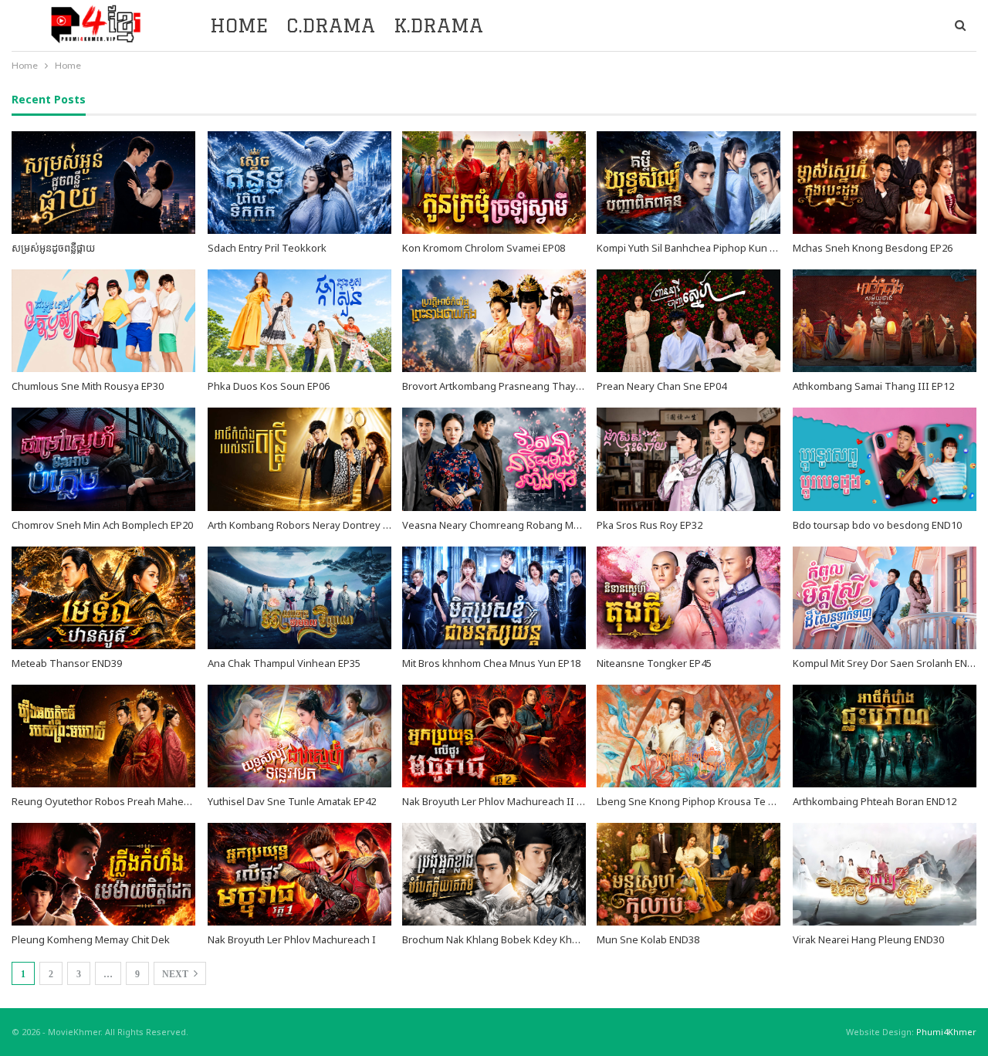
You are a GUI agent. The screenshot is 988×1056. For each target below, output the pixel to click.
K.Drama (438, 25)
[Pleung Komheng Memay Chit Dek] (103, 874)
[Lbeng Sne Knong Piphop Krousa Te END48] (688, 736)
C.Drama (330, 25)
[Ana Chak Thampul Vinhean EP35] (299, 598)
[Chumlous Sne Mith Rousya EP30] (103, 320)
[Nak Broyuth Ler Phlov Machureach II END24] (494, 736)
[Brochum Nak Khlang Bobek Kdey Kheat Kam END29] (494, 874)
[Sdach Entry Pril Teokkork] (299, 182)
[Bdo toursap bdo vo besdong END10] (884, 459)
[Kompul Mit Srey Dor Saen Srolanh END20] (884, 598)
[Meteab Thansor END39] (103, 598)
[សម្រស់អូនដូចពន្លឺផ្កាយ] (103, 182)
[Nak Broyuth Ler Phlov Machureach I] (299, 874)
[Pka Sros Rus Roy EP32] (688, 459)
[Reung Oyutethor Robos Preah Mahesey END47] (103, 736)
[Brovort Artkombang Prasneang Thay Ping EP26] (494, 320)
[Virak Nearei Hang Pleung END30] (884, 874)
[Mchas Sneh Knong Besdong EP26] (884, 182)
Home (239, 25)
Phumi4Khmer (946, 1031)
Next (176, 974)
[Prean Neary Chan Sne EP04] (688, 320)
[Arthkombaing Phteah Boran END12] (884, 736)
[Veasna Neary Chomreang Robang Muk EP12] (494, 459)
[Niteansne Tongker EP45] (688, 598)
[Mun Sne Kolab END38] (688, 874)
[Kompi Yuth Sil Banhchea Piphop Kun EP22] (688, 182)
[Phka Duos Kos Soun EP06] (299, 320)
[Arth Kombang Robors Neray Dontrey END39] (299, 459)
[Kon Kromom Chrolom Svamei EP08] (494, 182)
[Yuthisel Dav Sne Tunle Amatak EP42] (299, 736)
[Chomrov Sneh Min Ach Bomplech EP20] (103, 459)
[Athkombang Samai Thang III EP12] (884, 320)
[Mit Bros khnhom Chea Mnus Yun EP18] (494, 598)
